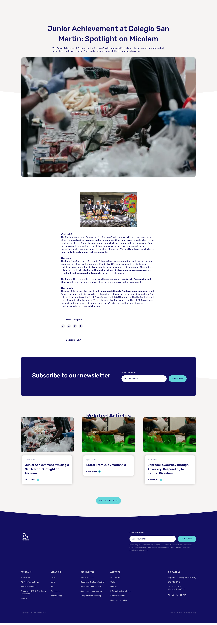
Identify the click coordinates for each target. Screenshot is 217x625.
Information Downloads (120, 591)
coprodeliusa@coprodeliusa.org (182, 577)
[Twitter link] (177, 595)
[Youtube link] (184, 595)
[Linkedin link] (181, 595)
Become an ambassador (90, 586)
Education (25, 577)
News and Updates (118, 600)
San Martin (55, 591)
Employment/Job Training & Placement (33, 592)
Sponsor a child (87, 577)
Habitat (24, 598)
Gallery (113, 582)
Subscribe (177, 378)
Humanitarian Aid (28, 586)
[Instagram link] (173, 595)
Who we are (115, 577)
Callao (53, 577)
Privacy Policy (170, 547)
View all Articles (108, 501)
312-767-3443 (174, 582)
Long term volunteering (90, 596)
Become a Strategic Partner (92, 582)
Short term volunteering (91, 591)
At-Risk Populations (30, 582)
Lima (53, 582)
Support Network (118, 596)
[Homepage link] (25, 536)
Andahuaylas (56, 596)
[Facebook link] (169, 595)
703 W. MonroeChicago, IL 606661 (176, 587)
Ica (52, 586)
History (113, 586)
